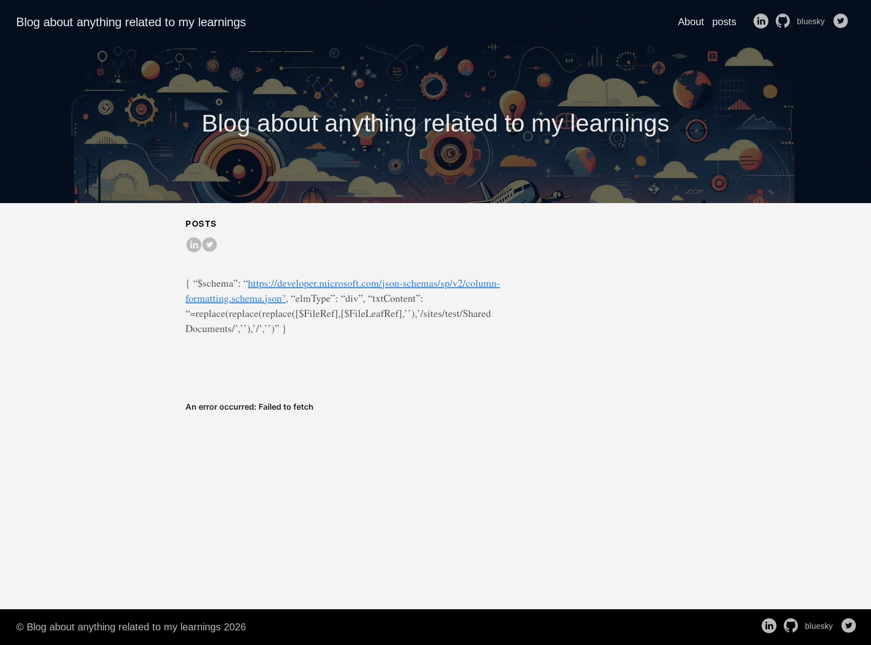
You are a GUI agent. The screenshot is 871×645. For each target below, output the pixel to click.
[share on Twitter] (210, 245)
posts (724, 21)
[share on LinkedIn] (193, 245)
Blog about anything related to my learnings (131, 22)
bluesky (812, 21)
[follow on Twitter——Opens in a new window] (843, 22)
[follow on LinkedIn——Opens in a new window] (763, 22)
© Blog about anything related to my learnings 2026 (131, 626)
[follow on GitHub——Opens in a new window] (785, 22)
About (691, 21)
